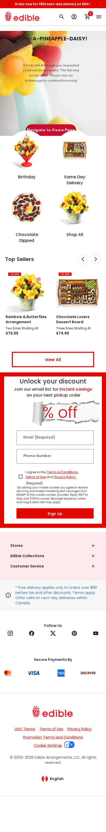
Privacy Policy (79, 729)
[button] (53, 545)
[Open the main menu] (99, 17)
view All (53, 359)
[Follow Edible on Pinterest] (74, 633)
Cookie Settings (48, 745)
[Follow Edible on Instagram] (10, 633)
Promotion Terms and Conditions (53, 737)
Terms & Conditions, (62, 472)
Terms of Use (35, 477)
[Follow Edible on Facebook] (31, 633)
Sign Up (55, 513)
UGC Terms (25, 729)
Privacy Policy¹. (65, 477)
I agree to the (35, 472)
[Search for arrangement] (62, 17)
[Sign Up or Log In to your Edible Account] (74, 17)
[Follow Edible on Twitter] (53, 633)
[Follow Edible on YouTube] (96, 633)
